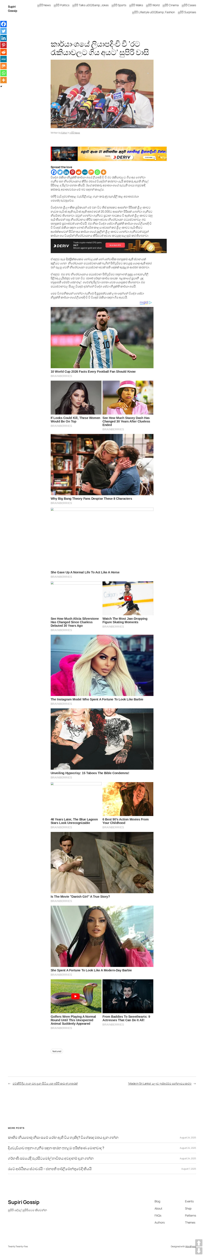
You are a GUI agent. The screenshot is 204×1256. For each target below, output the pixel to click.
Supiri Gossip (12, 8)
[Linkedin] (66, 172)
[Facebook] (54, 172)
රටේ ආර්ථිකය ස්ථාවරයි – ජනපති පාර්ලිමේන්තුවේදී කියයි (50, 1169)
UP (198, 1242)
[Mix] (91, 172)
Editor (64, 132)
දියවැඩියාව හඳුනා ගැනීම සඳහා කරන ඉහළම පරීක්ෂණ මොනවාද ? (56, 1148)
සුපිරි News (75, 132)
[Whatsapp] (97, 172)
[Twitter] (60, 172)
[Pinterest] (72, 172)
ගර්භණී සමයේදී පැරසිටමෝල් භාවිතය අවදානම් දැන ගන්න (51, 1158)
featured (56, 1051)
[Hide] (1, 86)
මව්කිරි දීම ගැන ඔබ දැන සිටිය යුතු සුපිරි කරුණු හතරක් (45, 1083)
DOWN (198, 1250)
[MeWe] (85, 172)
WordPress (190, 1246)
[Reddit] (78, 172)
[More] (103, 172)
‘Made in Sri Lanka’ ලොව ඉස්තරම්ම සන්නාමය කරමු (159, 1083)
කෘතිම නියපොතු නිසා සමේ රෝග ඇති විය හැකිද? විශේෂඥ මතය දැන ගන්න (63, 1137)
